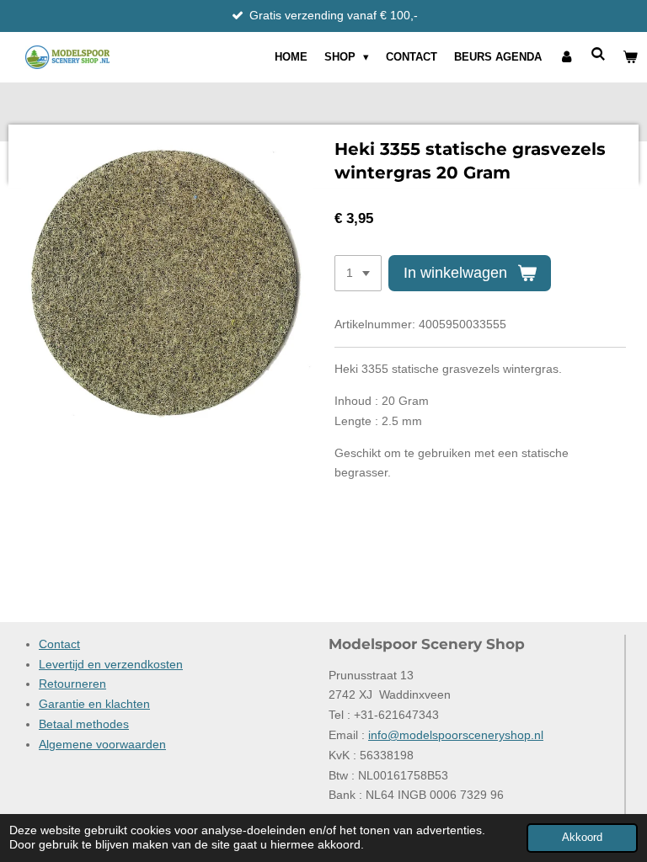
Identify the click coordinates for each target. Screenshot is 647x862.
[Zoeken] (599, 54)
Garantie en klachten (94, 703)
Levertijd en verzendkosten (111, 664)
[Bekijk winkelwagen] (631, 57)
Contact (59, 644)
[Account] (566, 57)
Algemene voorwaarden (102, 744)
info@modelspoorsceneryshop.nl (455, 735)
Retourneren (72, 683)
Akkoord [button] (582, 837)
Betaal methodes (84, 724)
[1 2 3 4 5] (358, 273)
